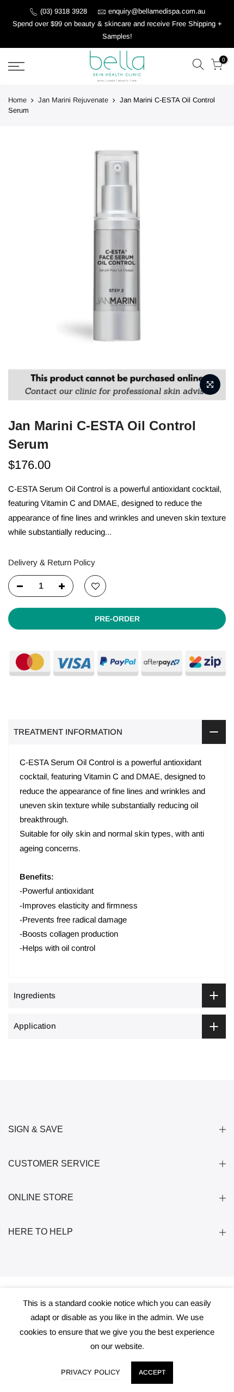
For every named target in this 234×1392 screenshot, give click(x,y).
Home (17, 100)
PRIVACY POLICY (90, 1372)
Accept (152, 1372)
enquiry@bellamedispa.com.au (156, 11)
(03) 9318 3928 (64, 11)
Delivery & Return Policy (51, 562)
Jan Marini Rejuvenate (73, 100)
